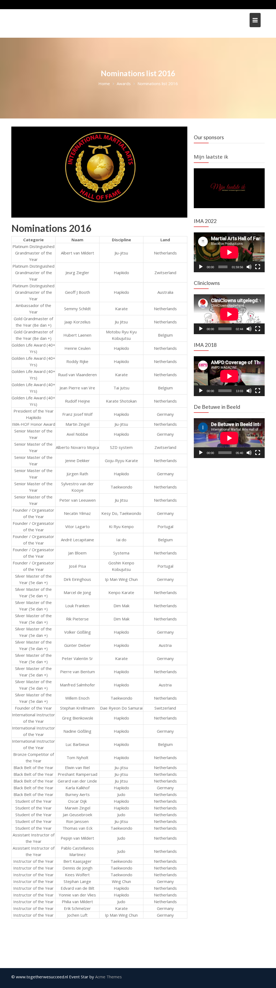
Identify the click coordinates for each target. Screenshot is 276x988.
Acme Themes (108, 976)
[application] (229, 252)
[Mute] (249, 267)
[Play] (200, 267)
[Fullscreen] (257, 267)
